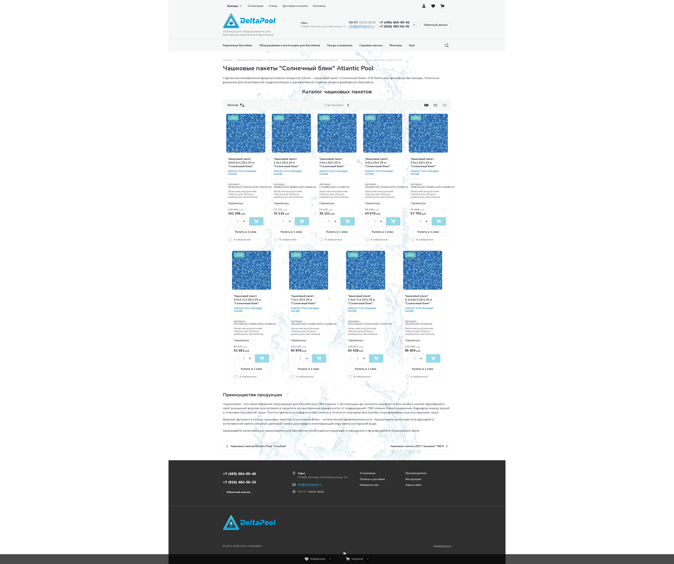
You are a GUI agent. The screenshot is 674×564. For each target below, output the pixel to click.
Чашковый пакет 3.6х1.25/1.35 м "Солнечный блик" (331, 162)
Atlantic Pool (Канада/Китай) (242, 172)
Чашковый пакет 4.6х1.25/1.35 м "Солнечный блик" (377, 162)
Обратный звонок (436, 25)
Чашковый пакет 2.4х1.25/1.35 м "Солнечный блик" (286, 162)
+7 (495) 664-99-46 (394, 22)
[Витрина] (426, 105)
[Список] (435, 105)
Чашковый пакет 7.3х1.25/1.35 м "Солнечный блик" (303, 299)
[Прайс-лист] (444, 105)
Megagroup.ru (442, 546)
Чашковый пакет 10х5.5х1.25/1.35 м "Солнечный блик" (241, 162)
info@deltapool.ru (362, 26)
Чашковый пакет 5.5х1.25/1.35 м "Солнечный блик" (423, 162)
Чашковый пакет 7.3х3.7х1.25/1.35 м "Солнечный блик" (361, 299)
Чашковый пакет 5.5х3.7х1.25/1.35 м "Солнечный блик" (247, 299)
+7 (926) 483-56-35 (394, 26)
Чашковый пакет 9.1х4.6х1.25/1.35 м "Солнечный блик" (418, 299)
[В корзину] (256, 221)
